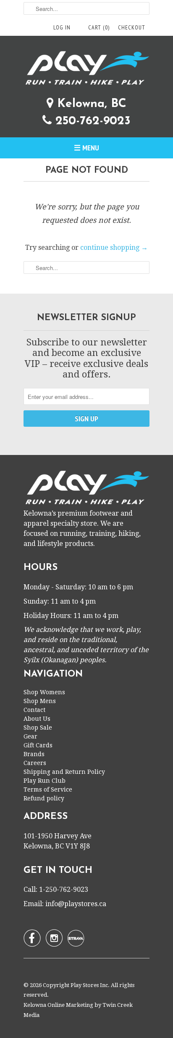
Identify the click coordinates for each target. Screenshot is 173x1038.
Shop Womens (44, 692)
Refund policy (44, 798)
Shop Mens (40, 701)
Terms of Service (48, 789)
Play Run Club (45, 780)
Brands (34, 754)
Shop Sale (38, 727)
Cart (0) (99, 27)
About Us (37, 718)
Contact (34, 709)
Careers (35, 763)
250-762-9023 (91, 121)
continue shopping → (114, 247)
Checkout (131, 27)
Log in (62, 27)
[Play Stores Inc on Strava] (76, 938)
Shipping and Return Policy (64, 771)
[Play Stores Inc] (86, 69)
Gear (30, 736)
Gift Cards (38, 745)
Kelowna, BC (89, 104)
